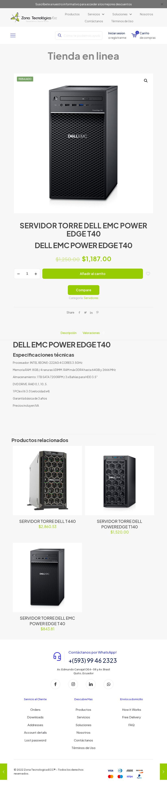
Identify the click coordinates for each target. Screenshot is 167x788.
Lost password (35, 740)
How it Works (131, 709)
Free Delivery (131, 717)
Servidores (91, 298)
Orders (35, 709)
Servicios (83, 717)
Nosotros (83, 732)
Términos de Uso (83, 748)
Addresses (35, 725)
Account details (35, 732)
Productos (83, 709)
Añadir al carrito (92, 273)
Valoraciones (94, 333)
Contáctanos (83, 740)
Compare (83, 290)
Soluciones (83, 725)
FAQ (131, 725)
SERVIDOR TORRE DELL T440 (47, 521)
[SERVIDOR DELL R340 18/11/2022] (163, 771)
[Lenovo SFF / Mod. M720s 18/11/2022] (3, 771)
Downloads (35, 717)
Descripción (69, 333)
